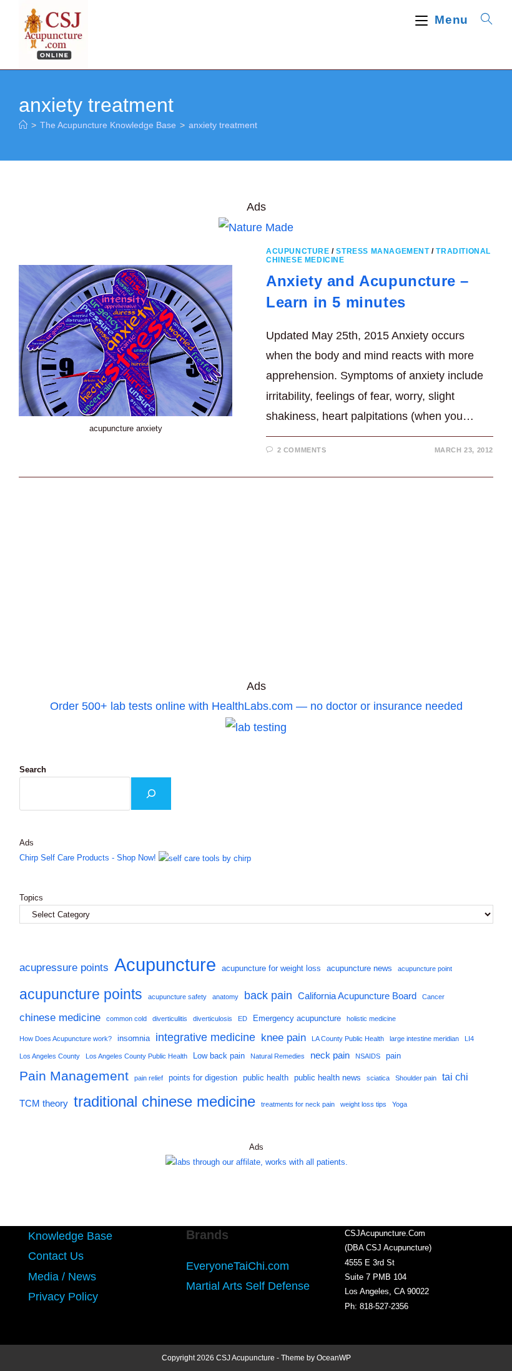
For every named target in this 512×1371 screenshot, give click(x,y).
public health (265, 1077)
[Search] (151, 793)
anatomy (225, 996)
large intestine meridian (424, 1038)
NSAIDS (367, 1056)
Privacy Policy (63, 1296)
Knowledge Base (70, 1236)
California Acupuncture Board (357, 996)
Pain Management (74, 1076)
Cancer (433, 996)
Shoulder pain (415, 1078)
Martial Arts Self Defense (248, 1286)
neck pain (330, 1055)
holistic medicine (371, 1018)
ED (242, 1018)
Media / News (62, 1276)
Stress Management (382, 251)
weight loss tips (363, 1104)
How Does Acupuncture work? (65, 1038)
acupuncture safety (177, 996)
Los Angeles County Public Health (136, 1056)
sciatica (378, 1078)
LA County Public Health (348, 1038)
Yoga (399, 1104)
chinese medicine (60, 1017)
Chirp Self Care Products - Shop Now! (87, 857)
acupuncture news (359, 968)
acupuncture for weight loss (271, 968)
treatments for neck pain (298, 1104)
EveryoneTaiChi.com (237, 1266)
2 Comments (302, 450)
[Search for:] (482, 19)
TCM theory (43, 1104)
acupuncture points (80, 994)
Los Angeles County (49, 1056)
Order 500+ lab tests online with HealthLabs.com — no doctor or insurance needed (256, 706)
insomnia (133, 1038)
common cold (126, 1018)
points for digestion (203, 1077)
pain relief (148, 1078)
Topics (31, 897)
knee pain (283, 1037)
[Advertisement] (256, 583)
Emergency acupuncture (297, 1018)
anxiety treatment (223, 125)
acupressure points (64, 967)
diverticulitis (169, 1018)
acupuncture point (425, 968)
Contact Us (56, 1256)
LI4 (469, 1038)
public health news (327, 1077)
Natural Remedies (277, 1056)
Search (32, 769)
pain (393, 1055)
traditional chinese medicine (164, 1101)
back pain (268, 995)
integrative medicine (205, 1037)
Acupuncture (298, 251)
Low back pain (219, 1055)
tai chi (455, 1077)
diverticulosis (212, 1018)
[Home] (23, 125)
